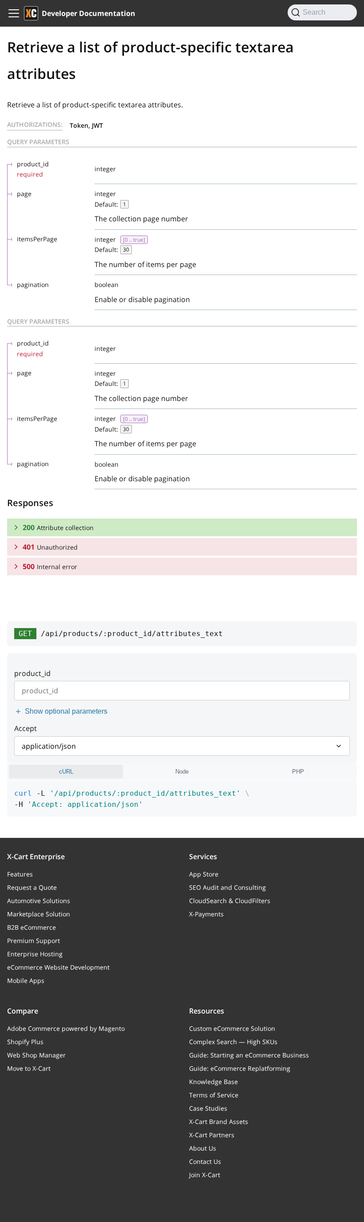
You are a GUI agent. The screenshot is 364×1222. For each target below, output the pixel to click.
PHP (298, 771)
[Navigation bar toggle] (13, 13)
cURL (66, 771)
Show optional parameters (66, 711)
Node (182, 771)
